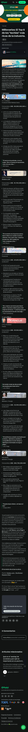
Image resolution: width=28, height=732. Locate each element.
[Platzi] (4, 2)
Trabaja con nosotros (7, 721)
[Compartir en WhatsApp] (13, 620)
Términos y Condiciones (14, 718)
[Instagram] (8, 696)
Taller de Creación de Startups (11, 76)
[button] (14, 13)
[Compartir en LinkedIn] (10, 620)
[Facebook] (2, 696)
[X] (5, 696)
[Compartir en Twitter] (6, 620)
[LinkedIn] (12, 696)
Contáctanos (17, 714)
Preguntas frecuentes (7, 714)
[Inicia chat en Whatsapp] (23, 727)
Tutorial (4, 26)
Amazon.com (6, 179)
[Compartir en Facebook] (3, 620)
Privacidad (4, 718)
